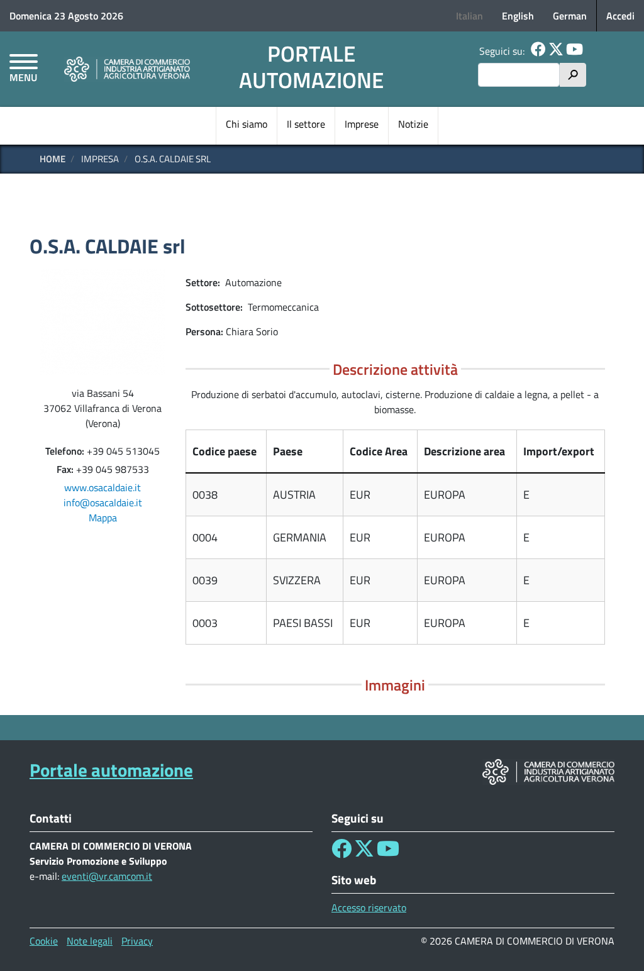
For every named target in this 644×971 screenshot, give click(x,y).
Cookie (44, 940)
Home (52, 159)
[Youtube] (574, 50)
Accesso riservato (368, 907)
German (570, 15)
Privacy (137, 940)
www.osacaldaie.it (102, 487)
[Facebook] (538, 50)
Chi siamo (246, 123)
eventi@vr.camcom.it (107, 876)
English (518, 15)
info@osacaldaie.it (103, 502)
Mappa (103, 517)
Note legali (90, 940)
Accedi (620, 15)
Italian (469, 15)
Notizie (413, 123)
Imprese (362, 123)
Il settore (306, 123)
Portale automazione (311, 66)
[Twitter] (556, 50)
